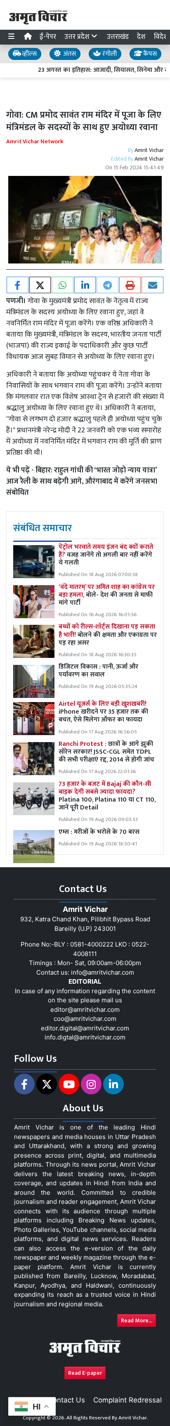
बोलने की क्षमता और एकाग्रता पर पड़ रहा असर (108, 634)
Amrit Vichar (149, 150)
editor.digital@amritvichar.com (85, 1028)
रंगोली (109, 53)
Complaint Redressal (127, 1400)
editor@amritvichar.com (85, 1009)
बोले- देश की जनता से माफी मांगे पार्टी (107, 594)
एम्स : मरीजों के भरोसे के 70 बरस (99, 832)
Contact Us (66, 1400)
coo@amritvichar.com (85, 1019)
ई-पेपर (48, 37)
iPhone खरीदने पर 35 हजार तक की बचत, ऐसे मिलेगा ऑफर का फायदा (103, 711)
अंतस (68, 53)
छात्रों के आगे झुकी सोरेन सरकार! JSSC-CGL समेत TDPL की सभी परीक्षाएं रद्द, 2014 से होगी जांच (106, 751)
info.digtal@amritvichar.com (85, 1037)
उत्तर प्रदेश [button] (77, 37)
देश (141, 37)
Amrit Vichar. (133, 1417)
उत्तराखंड (118, 37)
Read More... (136, 1320)
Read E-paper (85, 1373)
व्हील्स (28, 53)
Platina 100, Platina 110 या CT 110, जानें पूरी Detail (107, 796)
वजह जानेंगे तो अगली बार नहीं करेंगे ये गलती (106, 554)
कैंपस (149, 53)
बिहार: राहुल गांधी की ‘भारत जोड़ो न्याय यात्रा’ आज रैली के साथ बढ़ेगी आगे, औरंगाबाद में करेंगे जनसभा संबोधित (81, 481)
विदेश (161, 37)
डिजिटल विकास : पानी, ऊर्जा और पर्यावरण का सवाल (98, 670)
